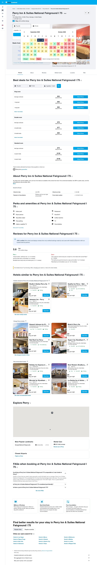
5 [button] (54, 44)
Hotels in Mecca (43, 537)
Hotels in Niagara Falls (70, 543)
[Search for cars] (3, 13)
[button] (2, 2)
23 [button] (35, 51)
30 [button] (35, 55)
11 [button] (42, 44)
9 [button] (69, 44)
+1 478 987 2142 (17, 19)
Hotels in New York (18, 541)
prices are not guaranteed (47, 550)
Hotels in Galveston (18, 543)
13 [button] (24, 47)
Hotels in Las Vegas (18, 537)
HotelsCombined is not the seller (23, 555)
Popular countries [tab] (29, 529)
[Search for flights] (3, 7)
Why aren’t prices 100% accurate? (23, 561)
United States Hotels (21, 8)
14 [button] (27, 47)
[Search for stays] (3, 10)
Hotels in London (68, 541)
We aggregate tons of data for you (23, 558)
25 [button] (42, 51)
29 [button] (31, 55)
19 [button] (46, 47)
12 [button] (46, 44)
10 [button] (38, 44)
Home (14, 8)
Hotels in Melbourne (69, 537)
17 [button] (38, 47)
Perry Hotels (45, 8)
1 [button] (31, 40)
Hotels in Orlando (43, 539)
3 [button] (38, 40)
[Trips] (3, 20)
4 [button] (42, 40)
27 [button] (24, 55)
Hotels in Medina (68, 539)
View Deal (46, 295)
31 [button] (73, 55)
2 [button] (69, 40)
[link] (20, 314)
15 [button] (31, 47)
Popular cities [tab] (18, 529)
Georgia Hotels (34, 8)
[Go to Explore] (3, 16)
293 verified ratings (24, 21)
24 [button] (38, 51)
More (14, 183)
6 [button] (24, 44)
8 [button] (31, 44)
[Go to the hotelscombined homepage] (11, 2)
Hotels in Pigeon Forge (19, 539)
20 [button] (24, 51)
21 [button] (27, 51)
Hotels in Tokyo (43, 543)
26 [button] (46, 51)
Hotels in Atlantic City (44, 541)
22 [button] (31, 51)
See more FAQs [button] (40, 490)
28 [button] (27, 55)
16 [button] (35, 47)
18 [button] (42, 47)
